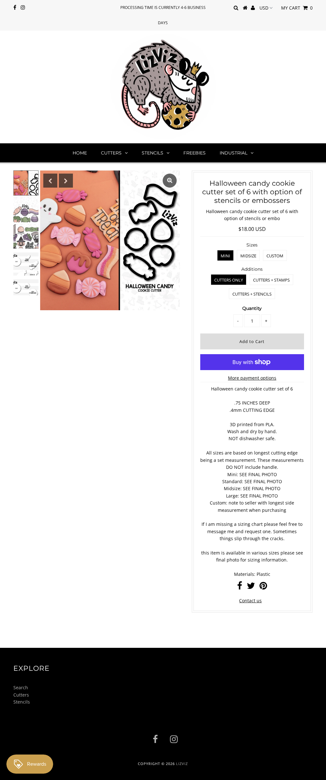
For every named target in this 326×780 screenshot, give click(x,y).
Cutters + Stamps (271, 280)
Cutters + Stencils (252, 294)
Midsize (248, 256)
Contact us (250, 601)
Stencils (152, 153)
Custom (274, 256)
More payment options (252, 378)
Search (20, 687)
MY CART (297, 8)
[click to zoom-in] (170, 181)
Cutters (111, 153)
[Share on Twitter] (251, 587)
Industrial (233, 153)
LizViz (182, 763)
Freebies (194, 153)
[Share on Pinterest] (263, 587)
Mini (225, 256)
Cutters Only (228, 280)
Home (80, 153)
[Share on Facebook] (239, 587)
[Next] (66, 181)
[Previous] (50, 181)
